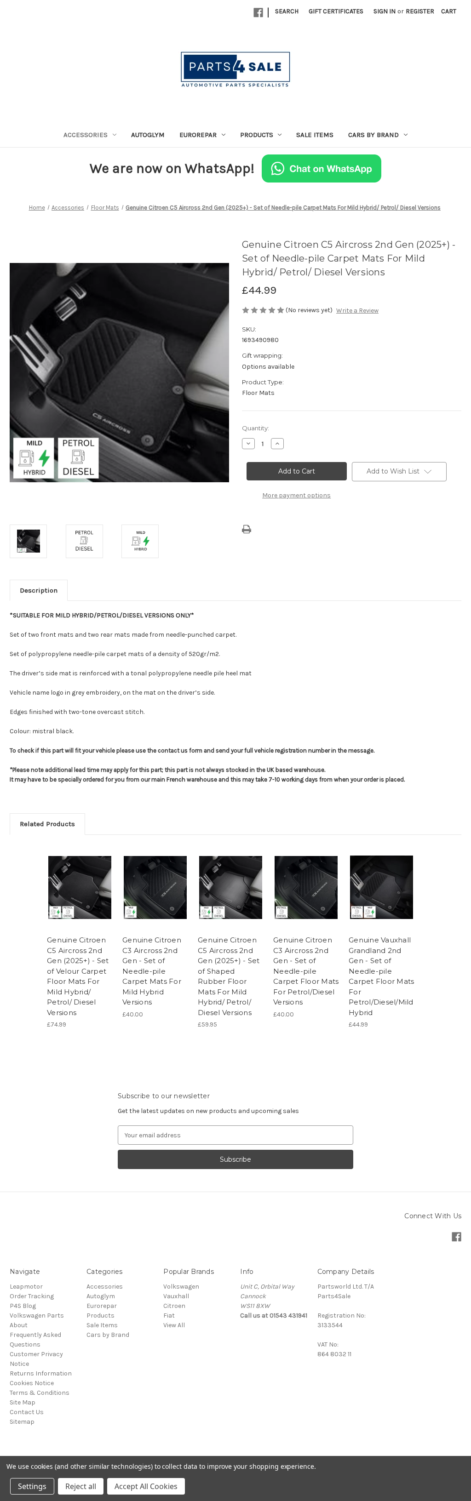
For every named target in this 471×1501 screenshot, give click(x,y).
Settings (32, 1486)
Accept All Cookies (146, 1486)
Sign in (384, 11)
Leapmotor (26, 1286)
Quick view (79, 879)
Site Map (22, 1402)
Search (287, 11)
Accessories (85, 135)
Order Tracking (32, 1296)
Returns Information (41, 1373)
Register (420, 11)
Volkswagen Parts (37, 1315)
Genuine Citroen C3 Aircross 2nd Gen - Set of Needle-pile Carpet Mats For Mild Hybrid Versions (151, 971)
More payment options (296, 495)
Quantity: (255, 428)
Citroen (174, 1306)
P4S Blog (23, 1306)
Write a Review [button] (357, 310)
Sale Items (314, 135)
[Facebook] (258, 12)
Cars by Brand (373, 135)
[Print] (246, 529)
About (19, 1325)
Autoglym (148, 135)
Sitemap (22, 1422)
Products (256, 135)
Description (38, 590)
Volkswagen (181, 1286)
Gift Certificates (336, 11)
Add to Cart (80, 895)
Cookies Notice (32, 1383)
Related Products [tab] (47, 824)
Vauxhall (176, 1296)
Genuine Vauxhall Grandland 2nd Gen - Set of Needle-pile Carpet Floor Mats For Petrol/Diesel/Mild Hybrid (381, 976)
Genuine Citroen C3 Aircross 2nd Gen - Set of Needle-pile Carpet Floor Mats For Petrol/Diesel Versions (306, 971)
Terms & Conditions (39, 1393)
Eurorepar (198, 135)
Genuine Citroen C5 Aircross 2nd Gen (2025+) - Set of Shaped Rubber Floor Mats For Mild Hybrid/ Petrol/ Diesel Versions (228, 976)
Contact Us (27, 1412)
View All (174, 1325)
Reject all (80, 1486)
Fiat (169, 1315)
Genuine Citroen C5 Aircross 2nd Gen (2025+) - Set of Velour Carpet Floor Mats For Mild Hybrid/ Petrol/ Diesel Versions (78, 976)
